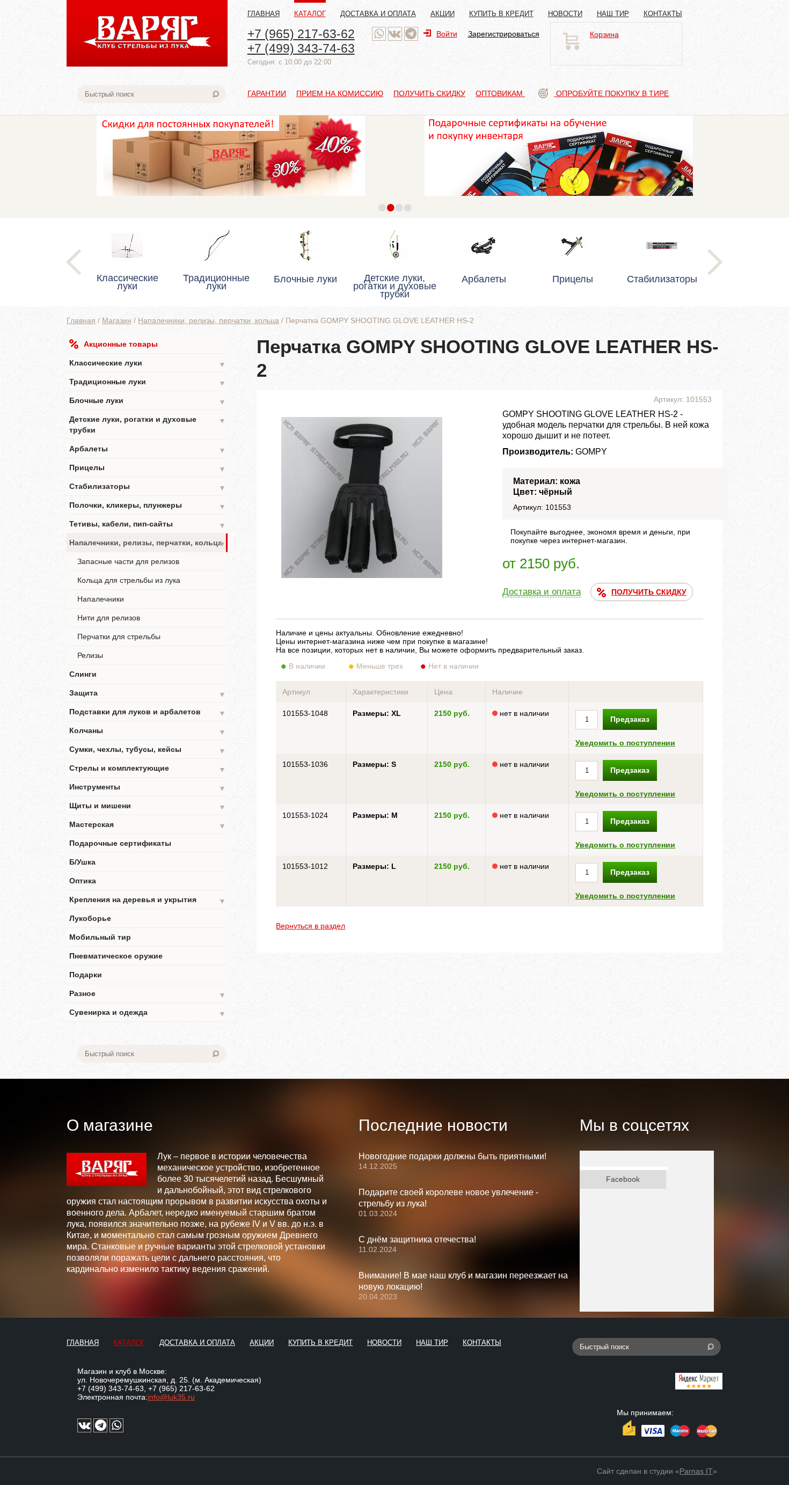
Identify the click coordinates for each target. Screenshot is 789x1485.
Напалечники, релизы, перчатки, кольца (208, 320)
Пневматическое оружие (116, 956)
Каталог (310, 14)
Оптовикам (500, 93)
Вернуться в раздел (310, 925)
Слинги (83, 674)
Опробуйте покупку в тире (611, 93)
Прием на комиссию (339, 93)
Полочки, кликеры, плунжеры (147, 506)
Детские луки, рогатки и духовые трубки (147, 424)
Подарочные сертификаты (120, 843)
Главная (263, 14)
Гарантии (266, 93)
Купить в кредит (501, 14)
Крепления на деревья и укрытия (147, 900)
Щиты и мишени (147, 806)
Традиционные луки (147, 382)
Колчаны (147, 731)
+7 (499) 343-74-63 (301, 48)
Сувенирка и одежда (147, 1013)
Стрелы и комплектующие (147, 769)
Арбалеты (147, 449)
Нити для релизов (108, 617)
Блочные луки (147, 401)
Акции (442, 14)
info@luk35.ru (171, 1397)
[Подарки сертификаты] (559, 198)
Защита (147, 694)
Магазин (117, 320)
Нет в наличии (453, 666)
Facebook (623, 1179)
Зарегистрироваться (503, 34)
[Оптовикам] (231, 198)
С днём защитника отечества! (417, 1239)
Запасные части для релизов (128, 561)
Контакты (663, 14)
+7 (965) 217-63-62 (301, 34)
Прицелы (147, 468)
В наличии (307, 666)
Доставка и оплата (378, 14)
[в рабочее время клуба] (379, 34)
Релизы (90, 655)
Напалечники (100, 599)
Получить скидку (429, 93)
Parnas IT (696, 1471)
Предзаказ (629, 719)
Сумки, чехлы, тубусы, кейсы (147, 750)
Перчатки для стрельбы (118, 636)
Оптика (82, 880)
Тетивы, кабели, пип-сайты (147, 525)
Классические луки (147, 364)
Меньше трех (379, 666)
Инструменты (147, 787)
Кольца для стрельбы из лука (128, 580)
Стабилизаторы (147, 487)
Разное (147, 994)
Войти (446, 34)
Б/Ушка (82, 862)
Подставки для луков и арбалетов (147, 712)
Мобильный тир (100, 937)
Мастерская (147, 825)
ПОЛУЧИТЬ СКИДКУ (648, 592)
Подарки (85, 974)
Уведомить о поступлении (625, 742)
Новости (565, 14)
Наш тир (613, 14)
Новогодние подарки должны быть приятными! (452, 1156)
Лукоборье (90, 918)
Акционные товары (121, 344)
